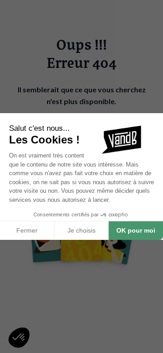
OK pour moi (135, 230)
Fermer (27, 230)
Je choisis (81, 230)
